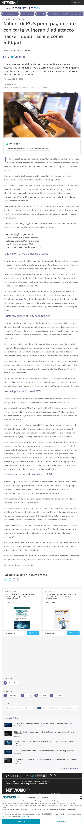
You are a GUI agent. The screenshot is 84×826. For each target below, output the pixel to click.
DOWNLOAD (33, 633)
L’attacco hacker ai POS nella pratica (22, 241)
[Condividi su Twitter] (8, 57)
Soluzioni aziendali (27, 14)
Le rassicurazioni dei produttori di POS (23, 247)
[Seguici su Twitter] (55, 776)
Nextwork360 (11, 794)
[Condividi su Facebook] (4, 57)
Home (6, 50)
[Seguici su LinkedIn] (50, 776)
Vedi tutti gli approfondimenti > (70, 768)
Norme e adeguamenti (10, 14)
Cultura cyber (41, 14)
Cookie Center (43, 784)
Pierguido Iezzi (10, 84)
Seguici (40, 776)
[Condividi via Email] (16, 57)
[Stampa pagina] (20, 57)
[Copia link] (24, 57)
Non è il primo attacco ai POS (19, 244)
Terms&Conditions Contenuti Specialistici (21, 784)
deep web (32, 436)
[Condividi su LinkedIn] (12, 57)
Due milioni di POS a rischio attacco (22, 237)
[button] (6, 8)
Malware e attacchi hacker (21, 50)
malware (19, 299)
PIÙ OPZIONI (61, 821)
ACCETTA (21, 821)
